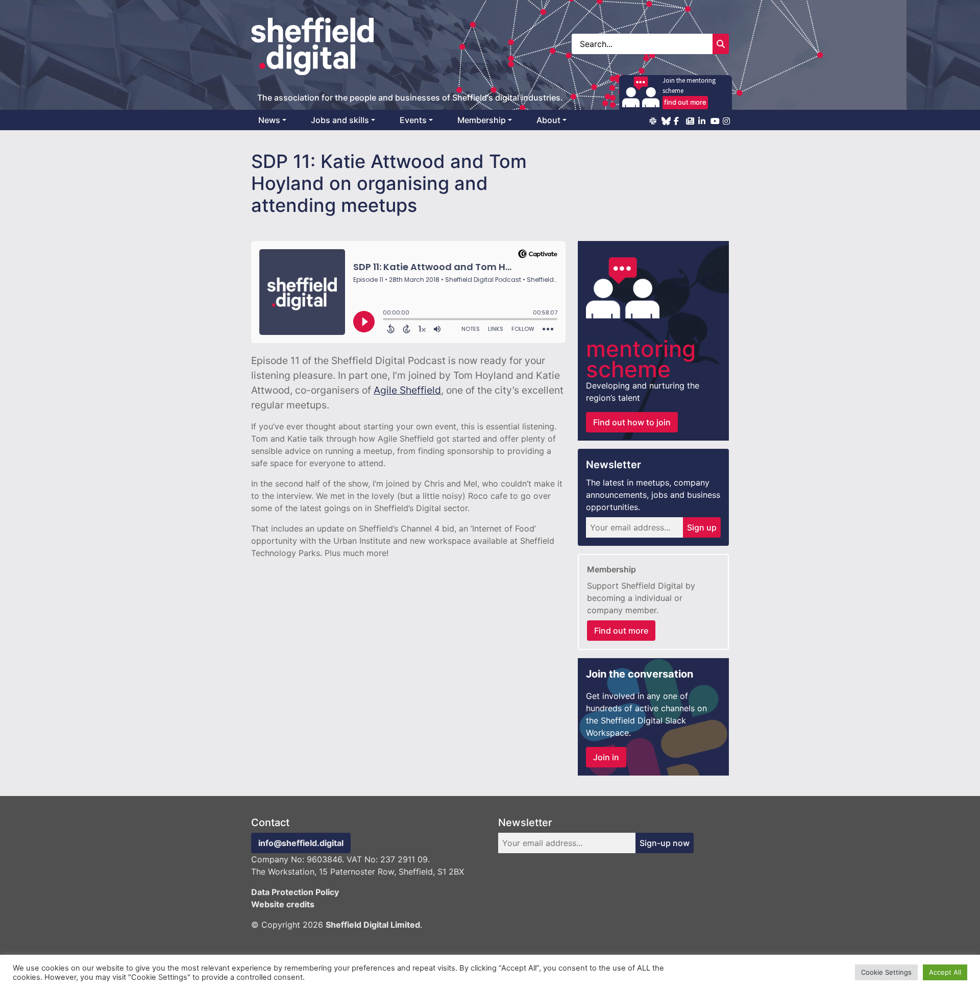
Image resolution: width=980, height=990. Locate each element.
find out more (685, 102)
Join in (606, 757)
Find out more (621, 630)
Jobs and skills (340, 120)
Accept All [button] (945, 972)
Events (413, 120)
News (269, 120)
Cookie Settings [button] (886, 972)
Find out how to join (632, 422)
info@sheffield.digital (301, 843)
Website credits (282, 904)
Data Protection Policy (295, 892)
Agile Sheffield (407, 390)
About (548, 120)
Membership (481, 120)
